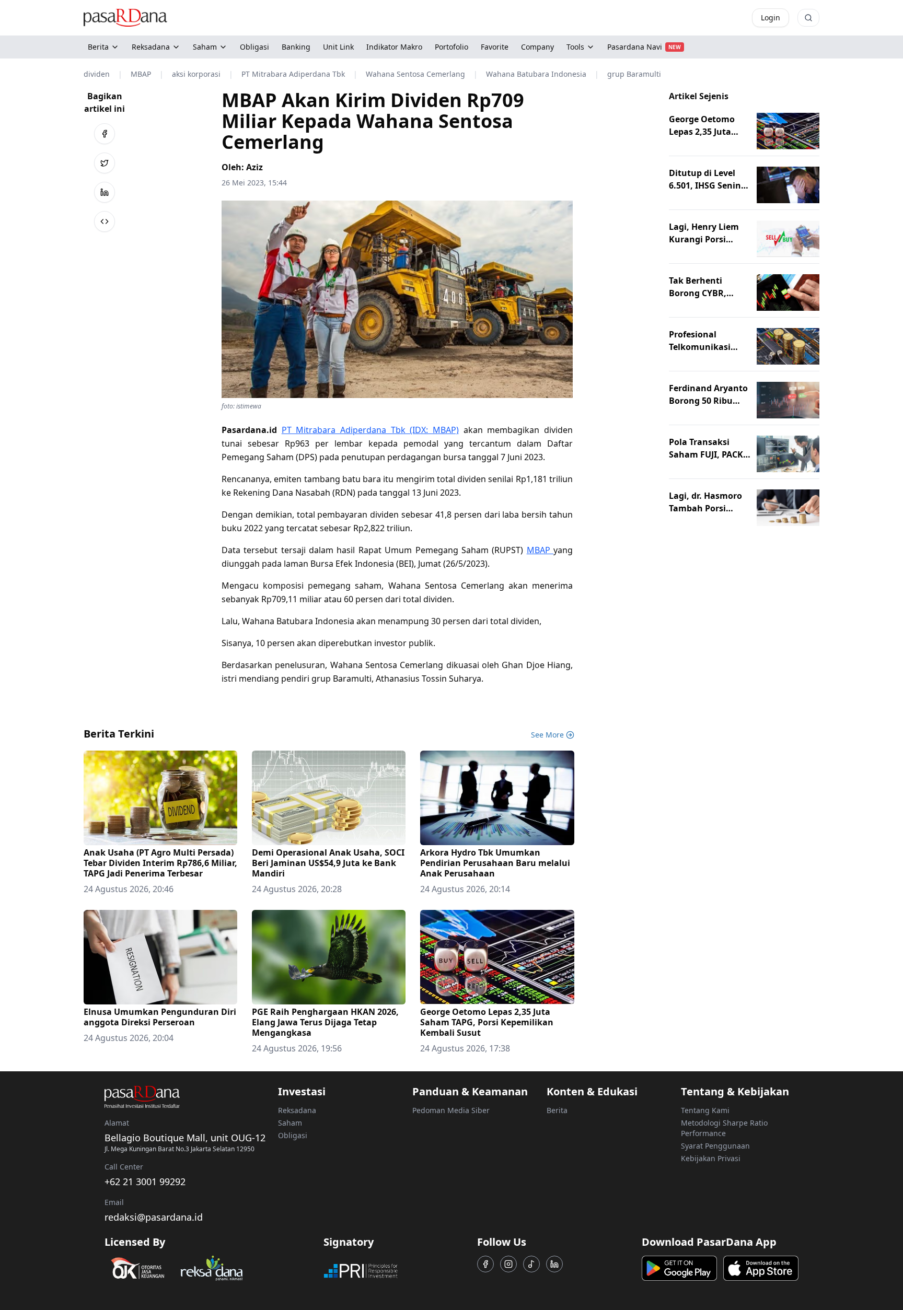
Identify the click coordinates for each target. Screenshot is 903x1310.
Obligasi (292, 1135)
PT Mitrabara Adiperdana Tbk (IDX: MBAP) (370, 430)
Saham (205, 47)
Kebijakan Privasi (710, 1158)
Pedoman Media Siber (451, 1110)
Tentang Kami (705, 1110)
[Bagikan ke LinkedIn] (104, 192)
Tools (575, 47)
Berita (98, 47)
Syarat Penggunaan (715, 1146)
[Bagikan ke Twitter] (104, 163)
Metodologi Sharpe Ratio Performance (724, 1128)
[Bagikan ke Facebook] (104, 133)
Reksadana (151, 47)
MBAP (540, 550)
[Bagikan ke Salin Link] (104, 221)
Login (770, 17)
